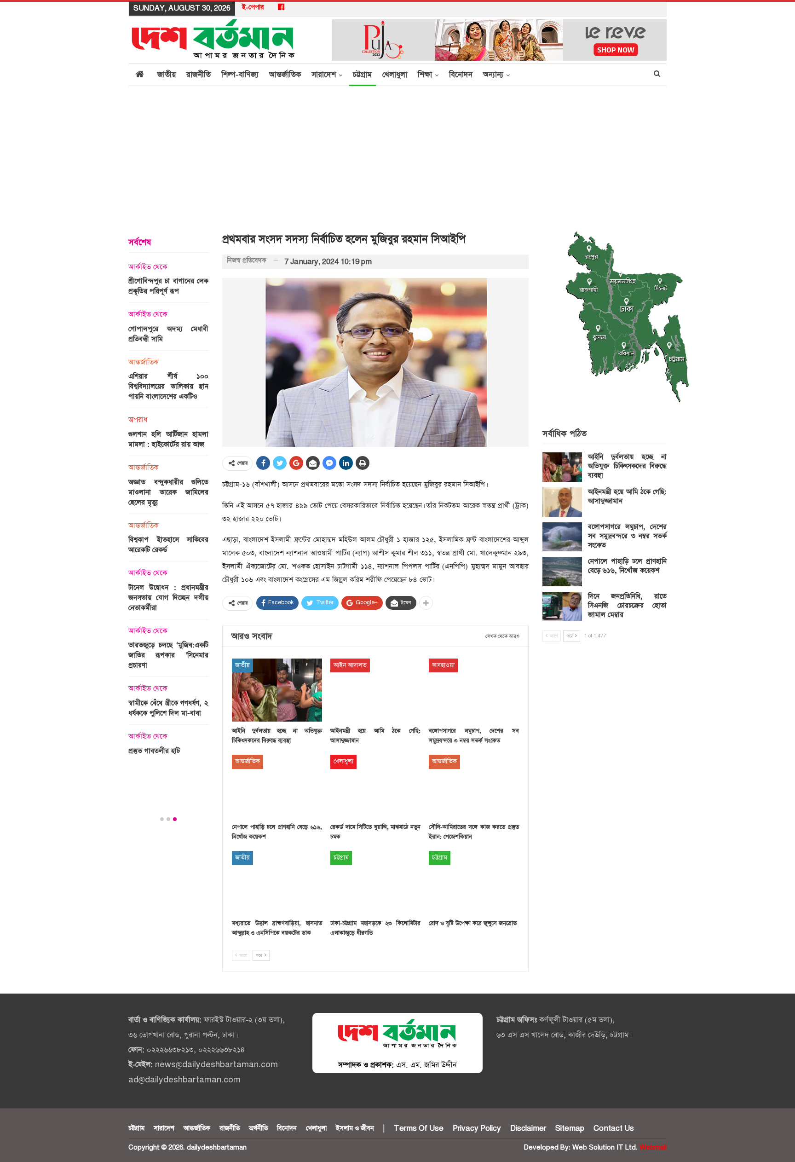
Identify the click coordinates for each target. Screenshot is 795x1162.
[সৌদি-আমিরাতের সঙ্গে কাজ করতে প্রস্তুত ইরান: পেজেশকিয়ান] (474, 786)
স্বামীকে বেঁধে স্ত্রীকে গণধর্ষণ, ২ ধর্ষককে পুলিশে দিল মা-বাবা (168, 708)
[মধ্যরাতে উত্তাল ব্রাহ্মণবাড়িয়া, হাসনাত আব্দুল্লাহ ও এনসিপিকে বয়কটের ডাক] (277, 882)
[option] (168, 511)
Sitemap (569, 1128)
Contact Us (613, 1128)
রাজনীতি (198, 74)
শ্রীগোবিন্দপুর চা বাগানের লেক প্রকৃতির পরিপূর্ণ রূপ (168, 286)
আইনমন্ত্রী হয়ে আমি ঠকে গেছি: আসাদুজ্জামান (627, 496)
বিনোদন (460, 74)
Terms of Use (419, 1128)
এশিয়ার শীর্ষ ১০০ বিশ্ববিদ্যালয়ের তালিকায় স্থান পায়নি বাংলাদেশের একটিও (168, 386)
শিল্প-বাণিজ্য (240, 74)
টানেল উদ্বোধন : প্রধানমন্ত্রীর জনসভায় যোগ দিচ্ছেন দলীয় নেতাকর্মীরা (168, 598)
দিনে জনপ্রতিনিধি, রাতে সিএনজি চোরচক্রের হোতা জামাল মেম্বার (627, 605)
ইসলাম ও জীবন (355, 1128)
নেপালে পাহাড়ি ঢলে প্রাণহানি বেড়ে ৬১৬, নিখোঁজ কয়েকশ (627, 565)
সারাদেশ (323, 74)
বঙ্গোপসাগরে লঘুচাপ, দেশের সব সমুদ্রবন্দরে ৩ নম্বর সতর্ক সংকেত (627, 536)
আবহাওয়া (443, 665)
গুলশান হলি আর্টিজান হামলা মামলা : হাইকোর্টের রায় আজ (168, 439)
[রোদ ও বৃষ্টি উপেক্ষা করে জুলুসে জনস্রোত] (474, 882)
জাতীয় (166, 74)
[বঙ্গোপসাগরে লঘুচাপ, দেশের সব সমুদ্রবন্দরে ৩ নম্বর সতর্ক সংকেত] (474, 690)
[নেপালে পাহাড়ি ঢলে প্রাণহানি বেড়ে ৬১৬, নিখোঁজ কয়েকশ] (277, 786)
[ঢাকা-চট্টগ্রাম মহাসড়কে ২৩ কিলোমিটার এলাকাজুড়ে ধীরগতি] (375, 882)
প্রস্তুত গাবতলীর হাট (154, 751)
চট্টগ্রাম (362, 74)
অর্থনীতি (258, 1128)
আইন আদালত (350, 665)
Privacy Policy (477, 1128)
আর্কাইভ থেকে (147, 267)
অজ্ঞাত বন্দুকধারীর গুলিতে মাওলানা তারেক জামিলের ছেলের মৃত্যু (168, 492)
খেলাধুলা (394, 74)
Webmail (653, 1147)
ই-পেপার (253, 7)
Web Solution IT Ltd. (605, 1147)
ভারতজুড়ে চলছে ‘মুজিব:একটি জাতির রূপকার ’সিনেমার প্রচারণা (168, 655)
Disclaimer (528, 1128)
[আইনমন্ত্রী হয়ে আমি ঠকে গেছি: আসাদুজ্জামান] (375, 690)
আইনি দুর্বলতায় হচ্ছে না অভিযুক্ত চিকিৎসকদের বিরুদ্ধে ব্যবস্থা (627, 466)
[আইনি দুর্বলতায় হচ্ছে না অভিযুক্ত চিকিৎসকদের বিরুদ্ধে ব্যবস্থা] (277, 690)
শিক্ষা (425, 74)
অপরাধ (138, 420)
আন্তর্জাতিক (285, 74)
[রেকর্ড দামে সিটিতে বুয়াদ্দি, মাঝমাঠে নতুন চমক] (375, 786)
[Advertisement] (397, 155)
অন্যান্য (493, 74)
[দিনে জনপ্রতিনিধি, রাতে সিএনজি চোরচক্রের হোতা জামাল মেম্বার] (562, 606)
